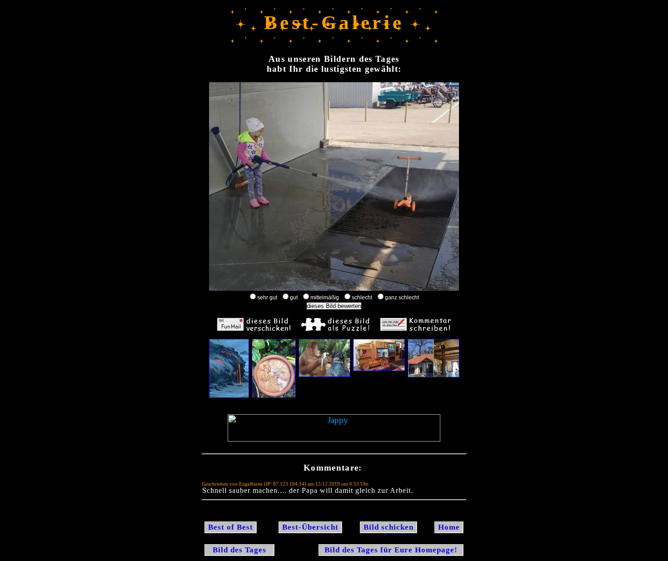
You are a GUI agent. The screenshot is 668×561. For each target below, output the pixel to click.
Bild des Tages (239, 550)
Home (449, 527)
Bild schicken (388, 527)
